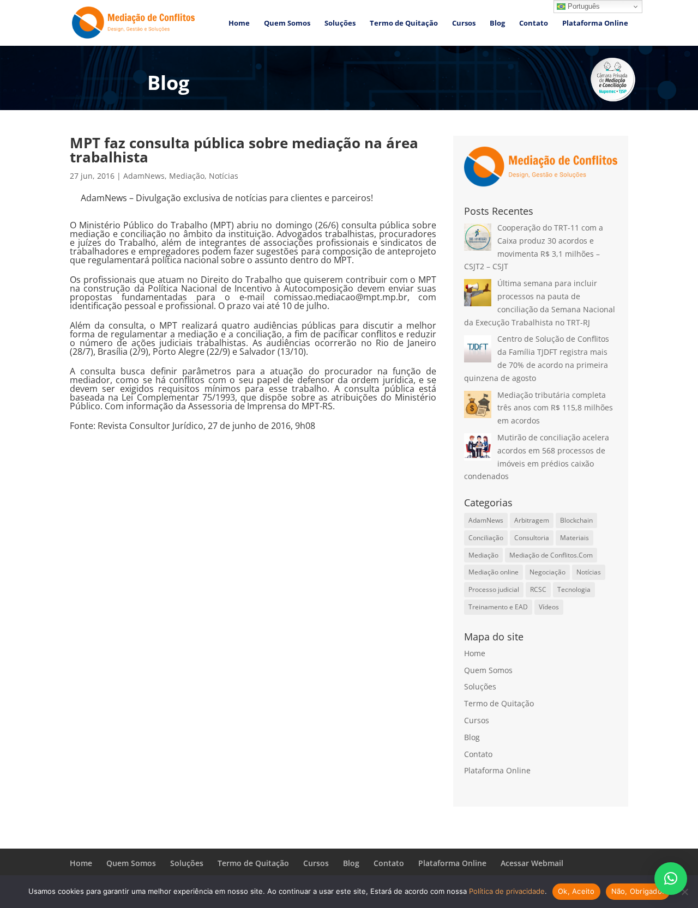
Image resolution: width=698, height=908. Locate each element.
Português (582, 6)
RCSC (538, 589)
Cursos (464, 23)
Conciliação (485, 537)
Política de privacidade (507, 891)
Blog (497, 23)
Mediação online (493, 572)
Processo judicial (493, 589)
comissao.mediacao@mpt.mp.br (340, 297)
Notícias (223, 176)
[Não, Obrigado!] (684, 891)
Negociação (547, 572)
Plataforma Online (595, 23)
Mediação (186, 176)
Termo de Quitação (404, 23)
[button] (670, 878)
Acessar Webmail (532, 863)
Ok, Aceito (576, 891)
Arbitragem (531, 520)
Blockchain (576, 520)
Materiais (574, 537)
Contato (533, 23)
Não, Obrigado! (638, 891)
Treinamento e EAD (498, 607)
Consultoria (531, 537)
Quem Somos (287, 23)
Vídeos (549, 607)
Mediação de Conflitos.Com (551, 555)
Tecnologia (574, 589)
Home (239, 23)
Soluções (340, 23)
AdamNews (144, 176)
